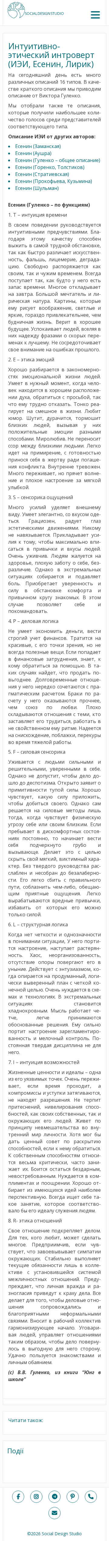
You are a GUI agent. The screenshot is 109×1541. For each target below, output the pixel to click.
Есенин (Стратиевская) (42, 174)
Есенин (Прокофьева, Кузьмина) (53, 181)
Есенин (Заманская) (38, 146)
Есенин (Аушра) (33, 153)
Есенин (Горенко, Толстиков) (49, 167)
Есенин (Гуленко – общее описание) (57, 160)
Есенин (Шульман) (37, 188)
